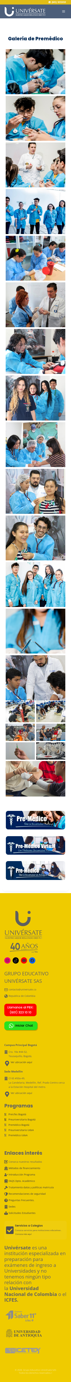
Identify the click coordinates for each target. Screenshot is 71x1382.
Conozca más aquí (23, 1234)
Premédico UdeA (18, 1135)
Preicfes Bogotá (17, 1114)
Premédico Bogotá (18, 1124)
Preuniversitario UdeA (21, 1130)
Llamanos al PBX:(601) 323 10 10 (20, 1009)
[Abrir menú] (63, 11)
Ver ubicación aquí (21, 1062)
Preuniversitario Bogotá (22, 1119)
